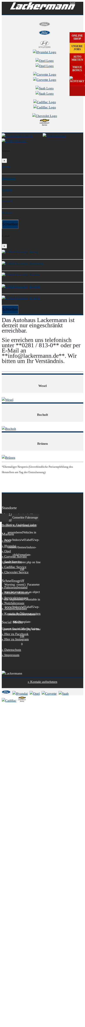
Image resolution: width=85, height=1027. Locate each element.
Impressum (11, 655)
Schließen (10, 224)
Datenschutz (12, 650)
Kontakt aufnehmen (43, 681)
